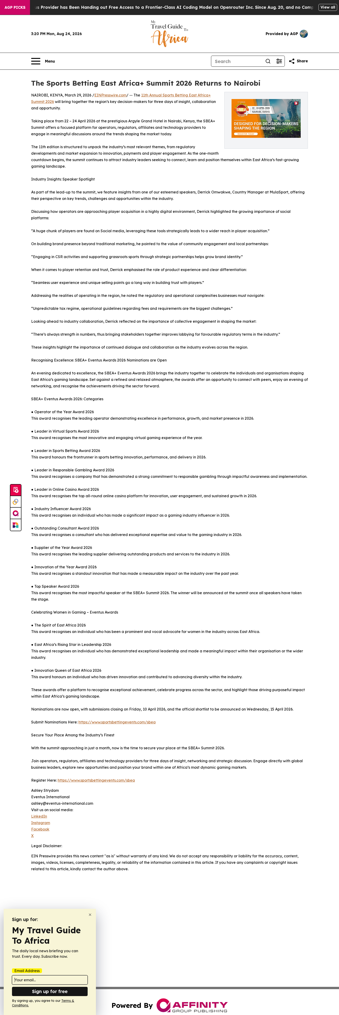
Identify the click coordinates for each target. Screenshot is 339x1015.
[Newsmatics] (15, 525)
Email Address (27, 970)
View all (328, 7)
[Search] (268, 61)
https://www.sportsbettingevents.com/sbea (117, 722)
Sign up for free (50, 991)
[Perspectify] (15, 502)
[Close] (90, 915)
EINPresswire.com (110, 95)
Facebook (40, 829)
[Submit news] (15, 490)
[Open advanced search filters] (279, 61)
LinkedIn (39, 816)
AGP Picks (15, 7)
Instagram (40, 822)
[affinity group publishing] (15, 513)
